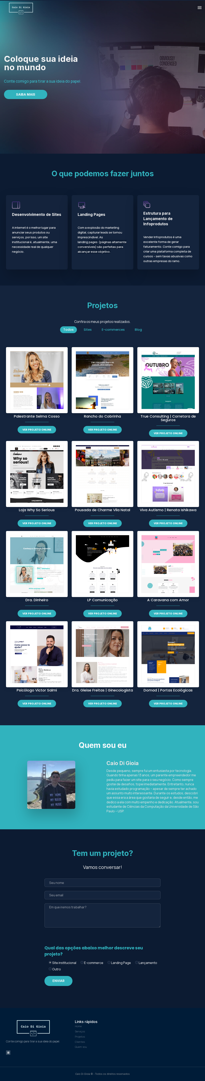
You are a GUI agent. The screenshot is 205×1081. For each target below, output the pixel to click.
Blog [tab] (138, 329)
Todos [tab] (68, 329)
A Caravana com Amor (168, 599)
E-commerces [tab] (113, 329)
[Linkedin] (8, 1052)
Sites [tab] (88, 329)
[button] (199, 7)
